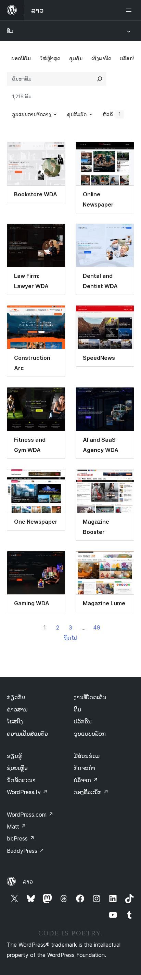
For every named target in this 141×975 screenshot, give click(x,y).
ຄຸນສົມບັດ (77, 114)
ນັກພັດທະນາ (21, 780)
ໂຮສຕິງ (15, 721)
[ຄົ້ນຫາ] (99, 79)
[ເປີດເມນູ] (130, 10)
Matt (16, 826)
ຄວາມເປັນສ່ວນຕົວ (27, 733)
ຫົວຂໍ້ (112, 114)
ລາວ (28, 881)
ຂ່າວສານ (17, 709)
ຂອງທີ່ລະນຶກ (91, 792)
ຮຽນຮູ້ (14, 755)
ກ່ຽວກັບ (16, 697)
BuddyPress (25, 850)
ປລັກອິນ (83, 721)
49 (96, 627)
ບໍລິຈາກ (86, 780)
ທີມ (10, 31)
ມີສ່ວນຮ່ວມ (87, 755)
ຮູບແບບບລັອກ (90, 733)
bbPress (21, 838)
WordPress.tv (27, 792)
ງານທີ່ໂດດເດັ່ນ (90, 697)
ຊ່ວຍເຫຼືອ (17, 767)
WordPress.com (30, 814)
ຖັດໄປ (70, 637)
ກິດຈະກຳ (84, 767)
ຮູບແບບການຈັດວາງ (31, 114)
